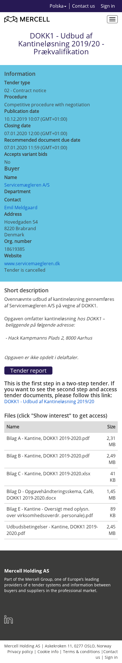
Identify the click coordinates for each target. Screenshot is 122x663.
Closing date (17, 125)
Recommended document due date (42, 140)
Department (17, 191)
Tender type (17, 82)
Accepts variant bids (25, 154)
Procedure (15, 97)
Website (13, 255)
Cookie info (47, 651)
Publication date (21, 111)
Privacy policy (20, 651)
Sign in (108, 6)
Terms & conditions (81, 651)
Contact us (83, 6)
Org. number (18, 241)
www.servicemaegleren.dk (32, 263)
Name (10, 177)
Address (13, 214)
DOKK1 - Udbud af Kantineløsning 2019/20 (49, 401)
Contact (12, 199)
